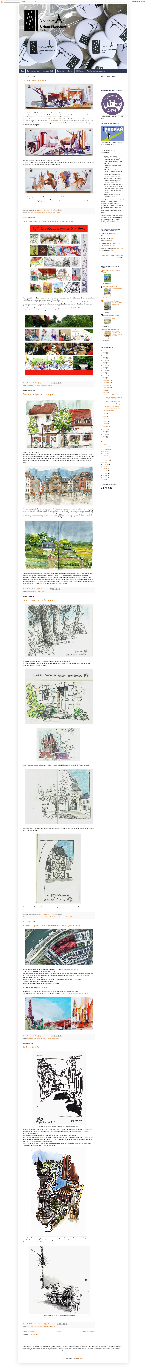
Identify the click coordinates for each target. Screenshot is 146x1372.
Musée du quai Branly (46, 385)
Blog (22, 71)
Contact (70, 71)
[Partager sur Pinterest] (61, 210)
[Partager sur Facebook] (59, 210)
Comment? (61, 71)
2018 (104, 368)
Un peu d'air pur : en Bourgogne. (39, 600)
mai (105, 416)
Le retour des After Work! (35, 80)
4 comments (51, 1324)
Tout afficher (120, 343)
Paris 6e (105, 475)
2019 (104, 365)
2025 (104, 350)
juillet (106, 392)
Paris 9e (105, 479)
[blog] (113, 233)
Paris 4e (105, 471)
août (105, 390)
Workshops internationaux (96, 71)
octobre (106, 385)
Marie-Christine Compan (52, 916)
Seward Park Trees (117, 288)
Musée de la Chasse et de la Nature (51, 212)
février (106, 423)
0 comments (46, 210)
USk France (80, 71)
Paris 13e (105, 453)
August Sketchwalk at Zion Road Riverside (117, 304)
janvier (106, 426)
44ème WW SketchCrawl (33, 385)
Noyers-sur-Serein (64, 916)
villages (81, 916)
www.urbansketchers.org (108, 223)
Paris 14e (105, 455)
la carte (44, 987)
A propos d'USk (49, 71)
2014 (104, 378)
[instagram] (114, 236)
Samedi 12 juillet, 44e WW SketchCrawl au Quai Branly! (51, 925)
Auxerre (33, 916)
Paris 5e (105, 473)
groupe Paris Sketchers (82, 201)
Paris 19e (105, 460)
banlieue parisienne (32, 591)
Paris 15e (105, 458)
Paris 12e (105, 451)
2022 (104, 358)
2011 (104, 434)
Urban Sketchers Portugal (111, 315)
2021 (104, 360)
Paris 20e (105, 464)
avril (105, 418)
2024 (104, 353)
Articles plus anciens (88, 1331)
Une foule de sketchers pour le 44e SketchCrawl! (48, 221)
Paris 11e (105, 449)
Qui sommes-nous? (33, 71)
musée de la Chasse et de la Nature (51, 119)
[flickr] (116, 233)
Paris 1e (105, 462)
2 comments (46, 382)
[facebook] (108, 245)
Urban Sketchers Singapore (111, 301)
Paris (104, 444)
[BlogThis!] (55, 210)
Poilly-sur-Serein (74, 916)
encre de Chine (48, 1326)
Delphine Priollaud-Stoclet (36, 1326)
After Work (30, 212)
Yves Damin (41, 591)
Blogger (80, 1358)
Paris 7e (105, 477)
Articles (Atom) (34, 1335)
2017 (104, 370)
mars (106, 421)
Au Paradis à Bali (32, 1047)
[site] (112, 238)
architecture (44, 1038)
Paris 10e (105, 447)
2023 (104, 355)
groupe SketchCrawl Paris (74, 308)
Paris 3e (105, 468)
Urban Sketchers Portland (111, 329)
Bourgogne (39, 916)
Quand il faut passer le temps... (39, 394)
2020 (104, 363)
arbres (29, 916)
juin (105, 413)
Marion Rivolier (37, 212)
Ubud (53, 1326)
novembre (107, 382)
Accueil (58, 1331)
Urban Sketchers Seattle (110, 287)
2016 (104, 373)
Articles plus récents (29, 1331)
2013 (104, 429)
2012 (104, 432)
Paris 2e (105, 466)
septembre (107, 387)
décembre (107, 380)
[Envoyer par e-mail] (53, 210)
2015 (104, 375)
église (44, 916)
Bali (28, 1326)
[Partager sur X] (57, 210)
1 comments (46, 1036)
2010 (104, 437)
